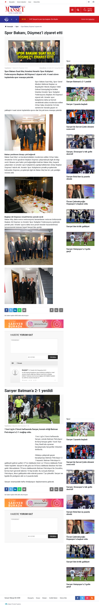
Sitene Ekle (37, 2)
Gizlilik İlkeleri (53, 598)
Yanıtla (25, 380)
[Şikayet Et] (55, 380)
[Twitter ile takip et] (82, 598)
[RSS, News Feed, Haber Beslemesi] (92, 598)
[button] (52, 310)
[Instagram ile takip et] (87, 598)
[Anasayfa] (6, 2)
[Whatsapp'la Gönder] (19, 310)
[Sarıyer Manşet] (15, 10)
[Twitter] (11, 310)
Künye (38, 598)
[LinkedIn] (15, 310)
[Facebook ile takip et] (77, 598)
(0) (31, 380)
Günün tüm (87, 19)
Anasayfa (10, 26)
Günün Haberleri (21, 2)
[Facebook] (6, 310)
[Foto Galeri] (93, 2)
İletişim (44, 598)
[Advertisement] (19, 92)
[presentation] (11, 19)
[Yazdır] (24, 310)
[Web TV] (89, 2)
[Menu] (72, 10)
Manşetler (12, 2)
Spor (17, 26)
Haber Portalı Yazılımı (14, 604)
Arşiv (29, 2)
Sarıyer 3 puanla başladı (37, 19)
